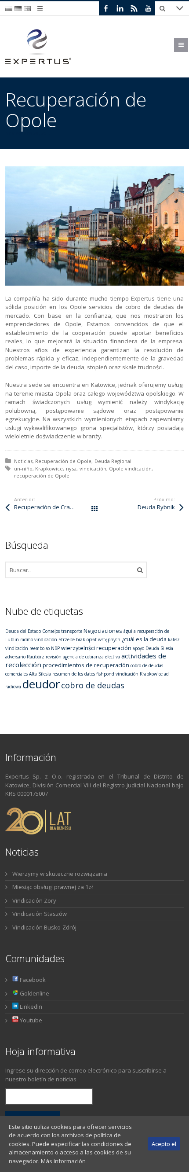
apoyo (138, 648)
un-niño (23, 468)
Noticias (23, 461)
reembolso (39, 648)
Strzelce (66, 639)
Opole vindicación (130, 468)
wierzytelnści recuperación (96, 648)
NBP (55, 648)
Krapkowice (49, 468)
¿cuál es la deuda (144, 639)
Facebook (32, 980)
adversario (15, 657)
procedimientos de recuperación (86, 665)
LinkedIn (30, 1006)
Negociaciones (103, 631)
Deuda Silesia (159, 648)
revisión (54, 657)
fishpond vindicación (117, 674)
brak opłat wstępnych (98, 639)
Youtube (30, 1020)
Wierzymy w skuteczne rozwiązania (59, 874)
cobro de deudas (92, 685)
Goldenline (33, 993)
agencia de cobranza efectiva (91, 657)
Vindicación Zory (34, 900)
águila (130, 631)
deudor (41, 684)
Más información (63, 1161)
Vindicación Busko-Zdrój (44, 927)
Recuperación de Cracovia (49, 507)
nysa (71, 468)
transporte (71, 631)
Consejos (51, 631)
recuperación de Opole (41, 475)
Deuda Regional (112, 461)
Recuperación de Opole (63, 461)
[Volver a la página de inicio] (38, 46)
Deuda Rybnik (156, 507)
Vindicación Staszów (39, 914)
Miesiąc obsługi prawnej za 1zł (52, 887)
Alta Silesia (40, 674)
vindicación (93, 468)
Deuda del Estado (23, 631)
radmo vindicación (38, 639)
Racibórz (35, 657)
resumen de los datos (73, 674)
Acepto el (164, 1144)
